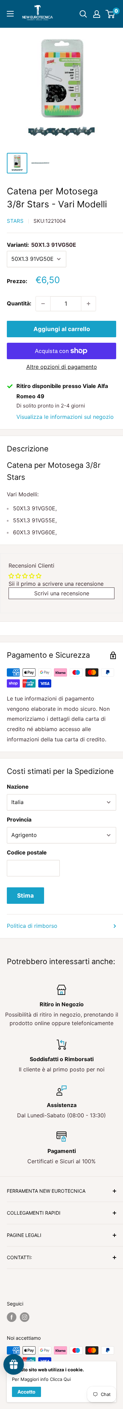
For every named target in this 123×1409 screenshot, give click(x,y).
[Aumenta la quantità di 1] (88, 303)
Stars (15, 221)
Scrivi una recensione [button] (61, 593)
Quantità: (19, 303)
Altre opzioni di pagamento (61, 366)
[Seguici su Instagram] (24, 1317)
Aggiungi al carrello (61, 329)
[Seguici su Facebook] (11, 1317)
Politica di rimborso (32, 925)
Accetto (26, 1392)
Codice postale (27, 852)
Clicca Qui (60, 1379)
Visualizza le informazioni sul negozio (65, 416)
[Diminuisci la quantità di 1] (43, 303)
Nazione (18, 786)
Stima (25, 895)
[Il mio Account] (96, 14)
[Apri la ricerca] (83, 14)
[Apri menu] (10, 13)
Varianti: (41, 244)
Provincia (19, 819)
